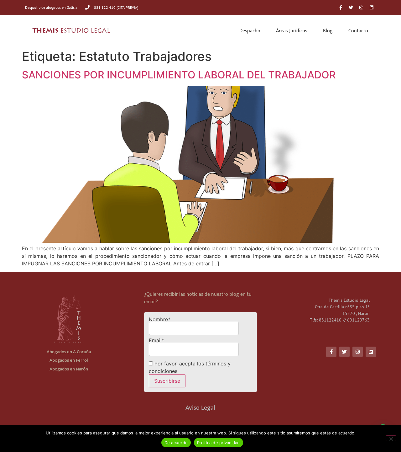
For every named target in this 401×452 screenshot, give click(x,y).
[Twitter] (350, 7)
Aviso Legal (200, 407)
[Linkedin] (371, 7)
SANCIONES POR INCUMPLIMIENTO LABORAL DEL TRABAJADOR (179, 75)
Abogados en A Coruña (69, 352)
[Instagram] (361, 7)
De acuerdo (176, 442)
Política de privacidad (218, 442)
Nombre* (159, 319)
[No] (391, 438)
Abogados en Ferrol (68, 360)
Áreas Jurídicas (291, 31)
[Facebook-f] (340, 7)
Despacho (249, 31)
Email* (156, 340)
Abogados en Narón (68, 369)
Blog (328, 31)
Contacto (358, 31)
